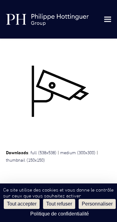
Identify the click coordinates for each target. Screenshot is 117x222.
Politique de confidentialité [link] (59, 213)
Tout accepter (22, 203)
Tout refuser (59, 203)
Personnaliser (97, 203)
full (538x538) (43, 153)
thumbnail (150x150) (25, 160)
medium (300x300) (77, 153)
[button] (107, 19)
